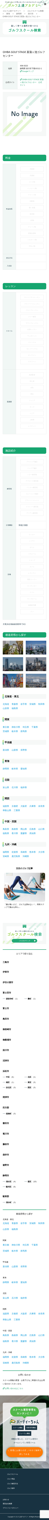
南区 (10, 1082)
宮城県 (32, 704)
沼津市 (6, 1060)
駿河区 (11, 1187)
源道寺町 (12, 999)
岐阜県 (15, 769)
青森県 (15, 704)
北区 (32, 1077)
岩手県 (24, 704)
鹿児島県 (16, 856)
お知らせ (6, 1499)
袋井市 (6, 1155)
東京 (36, 647)
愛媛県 (24, 833)
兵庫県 (32, 806)
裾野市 (6, 1165)
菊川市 (6, 1134)
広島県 (32, 829)
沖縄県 (26, 856)
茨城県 (6, 731)
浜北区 (11, 1087)
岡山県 (24, 829)
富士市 (6, 1008)
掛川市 (6, 1050)
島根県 (15, 829)
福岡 (36, 680)
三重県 (17, 810)
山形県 (6, 708)
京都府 (15, 806)
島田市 (6, 1019)
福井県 (24, 787)
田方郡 (6, 1107)
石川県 (15, 787)
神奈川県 (16, 727)
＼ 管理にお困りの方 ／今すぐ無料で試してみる (24, 1452)
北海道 (6, 704)
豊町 (32, 999)
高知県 (32, 833)
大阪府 (24, 806)
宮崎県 (6, 856)
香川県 (15, 833)
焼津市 (6, 1097)
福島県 (15, 708)
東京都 (6, 727)
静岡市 (6, 1175)
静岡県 (6, 769)
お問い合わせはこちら (14, 1388)
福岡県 (6, 852)
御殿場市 (7, 1040)
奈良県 (41, 806)
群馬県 (24, 731)
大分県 (41, 852)
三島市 (6, 962)
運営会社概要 (7, 1504)
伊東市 (6, 972)
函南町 (11, 1114)
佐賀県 (15, 852)
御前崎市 (7, 1029)
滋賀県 (6, 806)
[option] (24, 114)
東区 (32, 1082)
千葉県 (34, 727)
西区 (32, 1087)
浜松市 (6, 1071)
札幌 (13, 647)
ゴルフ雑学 (11, 1488)
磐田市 (6, 1123)
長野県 (24, 750)
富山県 (6, 787)
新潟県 (6, 750)
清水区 (11, 1181)
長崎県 (24, 852)
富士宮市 (7, 993)
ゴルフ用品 (11, 1479)
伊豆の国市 (8, 982)
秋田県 (41, 704)
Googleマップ (28, 71)
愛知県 (24, 769)
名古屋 (36, 664)
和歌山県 (7, 810)
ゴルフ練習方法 (12, 1484)
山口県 (41, 829)
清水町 (11, 1202)
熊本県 (32, 852)
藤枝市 (6, 1144)
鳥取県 (6, 829)
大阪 (13, 680)
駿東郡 (6, 1196)
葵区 (33, 1181)
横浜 (13, 664)
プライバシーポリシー (10, 1508)
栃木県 (15, 731)
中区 (10, 1077)
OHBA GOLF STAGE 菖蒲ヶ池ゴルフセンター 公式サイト (32, 82)
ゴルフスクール (12, 1474)
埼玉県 (26, 727)
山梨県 (15, 750)
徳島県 (6, 833)
